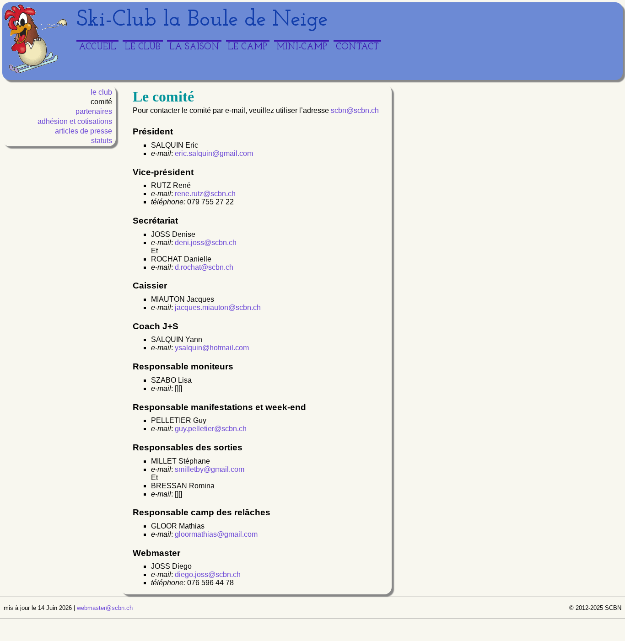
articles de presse (83, 131)
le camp (247, 47)
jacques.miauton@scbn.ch (218, 307)
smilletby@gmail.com (209, 469)
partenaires (93, 111)
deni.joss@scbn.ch (206, 242)
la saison (194, 47)
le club (143, 47)
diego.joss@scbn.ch (208, 574)
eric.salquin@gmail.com (214, 153)
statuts (101, 140)
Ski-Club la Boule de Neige (202, 20)
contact (357, 47)
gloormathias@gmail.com (216, 534)
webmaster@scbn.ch (105, 607)
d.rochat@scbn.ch (204, 267)
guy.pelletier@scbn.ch (211, 429)
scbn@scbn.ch (355, 110)
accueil (97, 47)
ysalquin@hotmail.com (212, 348)
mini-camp (301, 47)
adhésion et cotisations (75, 121)
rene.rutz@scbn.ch (205, 194)
